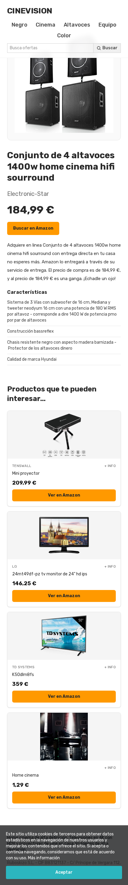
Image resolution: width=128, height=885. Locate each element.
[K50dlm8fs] (64, 636)
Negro (19, 24)
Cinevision (29, 11)
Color (64, 35)
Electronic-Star (28, 193)
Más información (44, 858)
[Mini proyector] (64, 435)
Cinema (45, 24)
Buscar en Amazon (33, 228)
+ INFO (110, 466)
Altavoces (77, 24)
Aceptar (64, 872)
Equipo (107, 24)
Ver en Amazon (64, 495)
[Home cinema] (64, 736)
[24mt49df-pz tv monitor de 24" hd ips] (64, 535)
